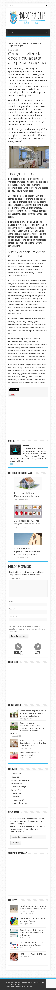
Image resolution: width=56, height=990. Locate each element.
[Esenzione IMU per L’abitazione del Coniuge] (28, 483)
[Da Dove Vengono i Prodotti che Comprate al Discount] (14, 945)
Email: (11, 609)
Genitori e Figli (17, 786)
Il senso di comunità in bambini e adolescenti (29, 753)
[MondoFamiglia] (28, 24)
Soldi (13, 796)
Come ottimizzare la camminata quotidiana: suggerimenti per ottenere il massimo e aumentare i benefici (27, 728)
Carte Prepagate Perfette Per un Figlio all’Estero (32, 919)
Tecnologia (16, 800)
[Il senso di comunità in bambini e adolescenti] (14, 755)
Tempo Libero (17, 803)
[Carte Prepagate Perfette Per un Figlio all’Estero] (14, 921)
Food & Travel (17, 783)
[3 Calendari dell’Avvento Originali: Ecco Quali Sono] (28, 511)
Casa (16, 43)
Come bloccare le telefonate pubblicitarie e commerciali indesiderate (32, 932)
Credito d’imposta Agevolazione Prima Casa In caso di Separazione (27, 551)
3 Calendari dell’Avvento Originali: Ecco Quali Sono (27, 522)
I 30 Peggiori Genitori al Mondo (33, 954)
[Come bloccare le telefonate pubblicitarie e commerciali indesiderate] (14, 933)
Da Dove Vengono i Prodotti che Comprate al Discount (32, 943)
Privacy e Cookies (13, 982)
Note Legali (25, 982)
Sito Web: (13, 616)
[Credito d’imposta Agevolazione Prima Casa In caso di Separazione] (28, 539)
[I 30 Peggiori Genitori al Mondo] (14, 957)
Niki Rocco (28, 987)
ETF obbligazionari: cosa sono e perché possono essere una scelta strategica (33, 908)
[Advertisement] (28, 418)
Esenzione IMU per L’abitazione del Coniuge (26, 494)
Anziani (14, 773)
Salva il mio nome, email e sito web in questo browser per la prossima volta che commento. (27, 629)
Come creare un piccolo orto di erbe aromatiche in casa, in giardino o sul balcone (33, 713)
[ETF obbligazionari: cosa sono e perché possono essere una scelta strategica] (14, 909)
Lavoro (14, 790)
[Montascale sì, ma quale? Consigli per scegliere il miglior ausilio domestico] (14, 743)
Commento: (14, 578)
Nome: (12, 601)
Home (10, 43)
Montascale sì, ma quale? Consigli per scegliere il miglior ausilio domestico (33, 743)
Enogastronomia (18, 780)
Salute (14, 793)
